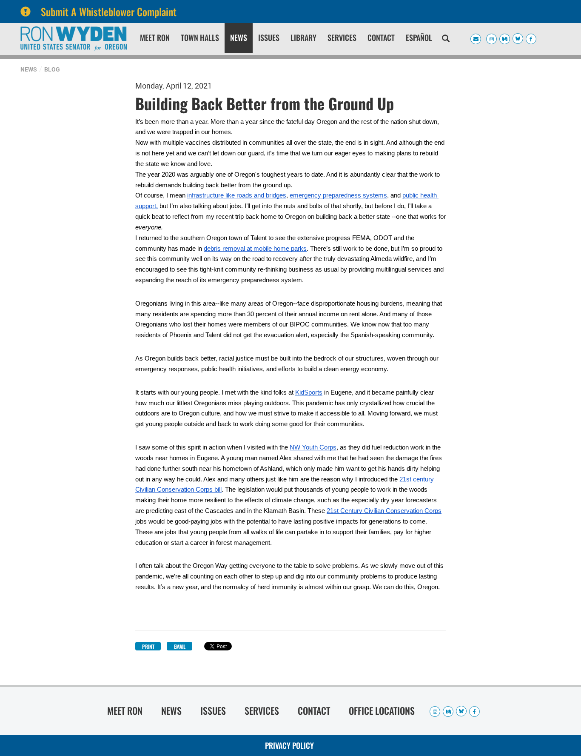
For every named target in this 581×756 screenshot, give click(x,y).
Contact (381, 37)
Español (419, 37)
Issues (268, 37)
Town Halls (200, 37)
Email (179, 646)
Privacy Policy (289, 745)
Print (148, 646)
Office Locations (382, 710)
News (238, 37)
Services (342, 37)
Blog (52, 69)
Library (303, 37)
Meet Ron (155, 37)
